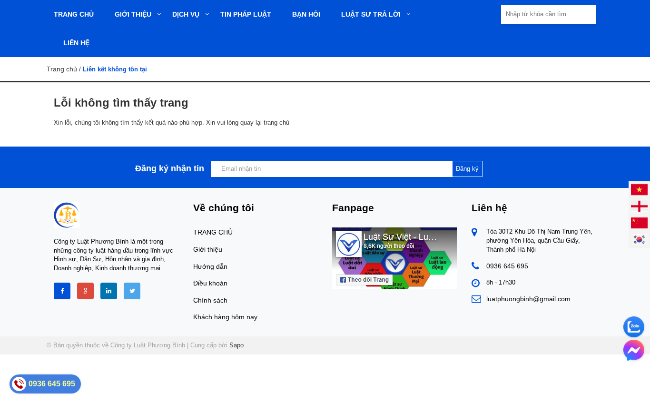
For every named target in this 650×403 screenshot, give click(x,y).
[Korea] (639, 239)
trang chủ (276, 122)
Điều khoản (210, 283)
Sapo (236, 345)
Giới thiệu (207, 249)
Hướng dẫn (210, 266)
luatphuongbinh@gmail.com (528, 299)
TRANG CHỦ (213, 232)
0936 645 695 (507, 266)
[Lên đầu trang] (560, 387)
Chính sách (210, 300)
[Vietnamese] (639, 189)
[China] (639, 222)
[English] (639, 205)
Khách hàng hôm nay (225, 317)
